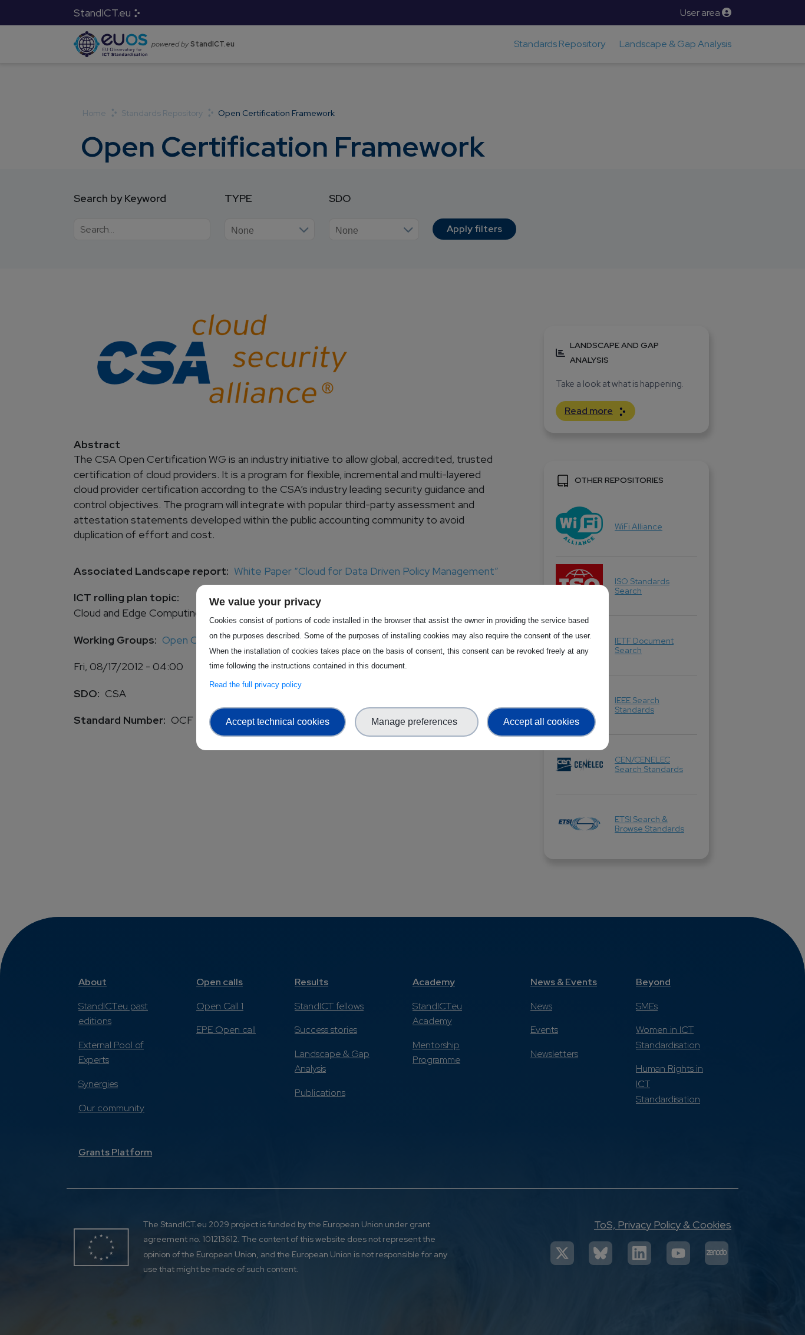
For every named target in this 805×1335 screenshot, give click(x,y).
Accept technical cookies (277, 722)
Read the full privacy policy (257, 684)
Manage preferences (416, 722)
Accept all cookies (541, 722)
